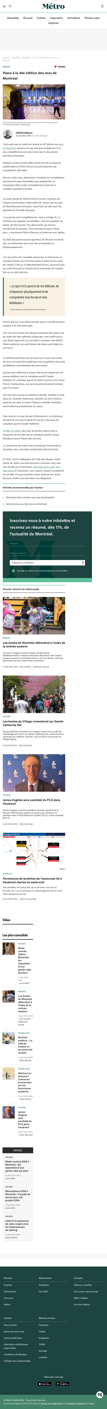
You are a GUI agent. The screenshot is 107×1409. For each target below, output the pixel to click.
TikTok (42, 1344)
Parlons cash (92, 18)
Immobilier (73, 18)
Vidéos (7, 1304)
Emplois (8, 1284)
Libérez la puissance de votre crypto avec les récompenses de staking (17, 1225)
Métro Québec (81, 1297)
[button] (4, 6)
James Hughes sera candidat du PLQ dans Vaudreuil (31, 801)
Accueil (6, 57)
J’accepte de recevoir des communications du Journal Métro (42, 570)
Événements (10, 1291)
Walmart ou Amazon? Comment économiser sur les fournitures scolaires (25, 1082)
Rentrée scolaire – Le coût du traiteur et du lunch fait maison (25, 1044)
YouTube (43, 1350)
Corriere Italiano (82, 1304)
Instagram (44, 1337)
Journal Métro (25, 983)
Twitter (42, 1331)
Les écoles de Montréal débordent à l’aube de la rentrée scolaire (34, 644)
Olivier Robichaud (25, 745)
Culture (41, 18)
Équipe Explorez (11, 1237)
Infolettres (44, 1284)
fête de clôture (13, 430)
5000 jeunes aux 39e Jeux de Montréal (26, 504)
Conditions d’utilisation (15, 1354)
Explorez (53, 23)
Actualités (13, 18)
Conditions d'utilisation (76, 1403)
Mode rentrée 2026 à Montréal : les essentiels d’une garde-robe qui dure (17, 1166)
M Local (27, 18)
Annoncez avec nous (14, 1331)
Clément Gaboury (24, 133)
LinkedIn (43, 1357)
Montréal (26, 57)
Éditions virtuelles (83, 1284)
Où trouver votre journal (86, 1291)
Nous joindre (10, 1324)
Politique (6, 716)
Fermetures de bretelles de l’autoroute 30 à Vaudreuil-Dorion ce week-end (32, 880)
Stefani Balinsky (25, 1060)
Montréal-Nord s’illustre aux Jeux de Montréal (30, 497)
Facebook (43, 1324)
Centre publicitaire (13, 1337)
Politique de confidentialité (17, 1360)
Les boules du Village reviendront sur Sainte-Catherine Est (33, 723)
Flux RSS (43, 1291)
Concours (9, 1297)
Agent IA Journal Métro (28, 898)
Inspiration (56, 18)
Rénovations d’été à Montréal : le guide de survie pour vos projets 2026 (17, 1195)
